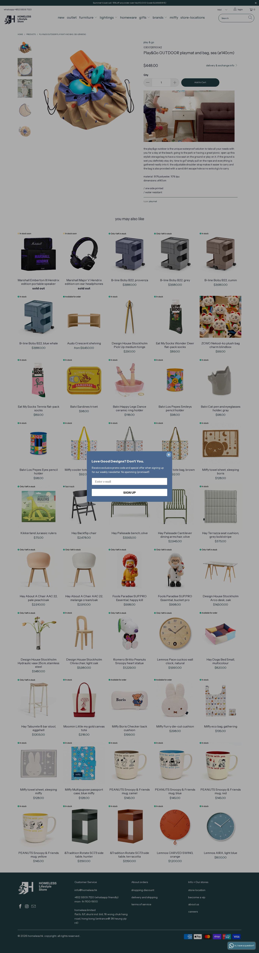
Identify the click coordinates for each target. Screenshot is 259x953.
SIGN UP (129, 492)
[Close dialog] (169, 455)
